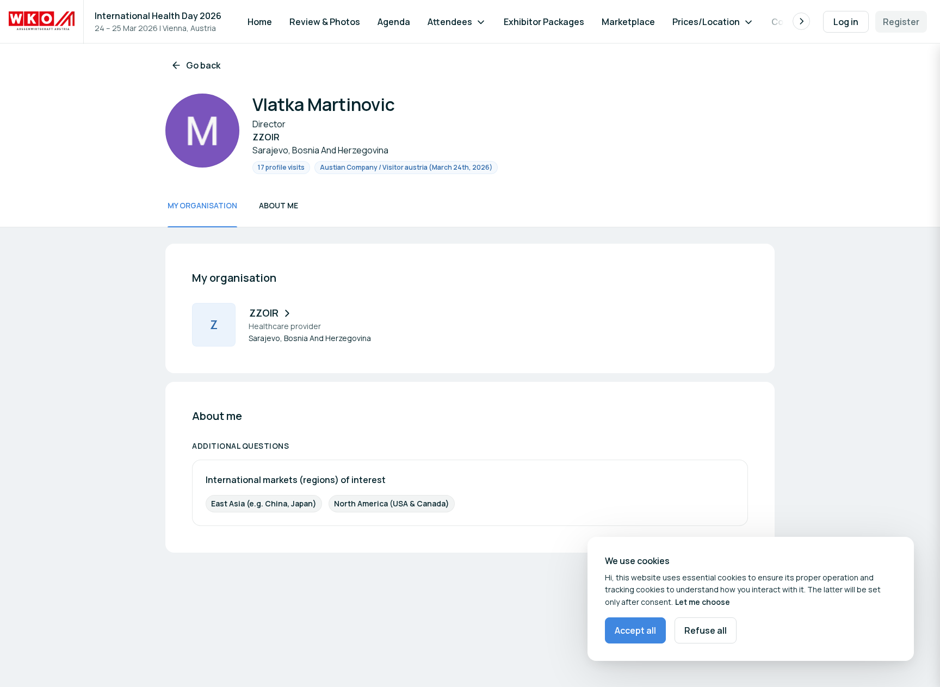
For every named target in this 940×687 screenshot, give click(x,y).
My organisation (202, 205)
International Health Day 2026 (158, 16)
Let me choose (702, 602)
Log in (845, 22)
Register (901, 22)
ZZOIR (264, 312)
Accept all (635, 630)
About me (278, 205)
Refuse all (705, 630)
